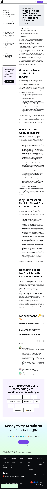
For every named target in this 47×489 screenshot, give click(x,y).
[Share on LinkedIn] (25, 23)
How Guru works (6, 462)
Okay (16, 485)
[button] (45, 1)
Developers (13, 465)
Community (13, 467)
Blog (12, 468)
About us (29, 462)
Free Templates (31, 469)
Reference (8, 451)
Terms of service (7, 483)
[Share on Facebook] (29, 23)
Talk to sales (40, 1)
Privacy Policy (10, 486)
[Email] (23, 23)
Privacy (20, 483)
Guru (43, 285)
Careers (29, 460)
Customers (13, 462)
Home (4, 451)
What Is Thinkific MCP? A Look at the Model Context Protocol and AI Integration (17, 452)
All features (5, 465)
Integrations (5, 464)
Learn (12, 460)
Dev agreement (14, 483)
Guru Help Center (23, 460)
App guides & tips (13, 451)
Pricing (4, 460)
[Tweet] (27, 23)
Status (21, 462)
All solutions (5, 467)
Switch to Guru (30, 468)
